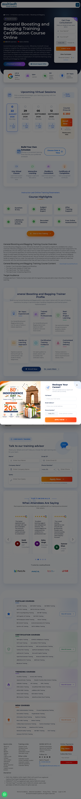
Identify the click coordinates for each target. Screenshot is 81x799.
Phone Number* (50, 410)
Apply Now (60, 420)
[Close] (77, 385)
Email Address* (49, 403)
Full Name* (48, 395)
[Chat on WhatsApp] (4, 794)
